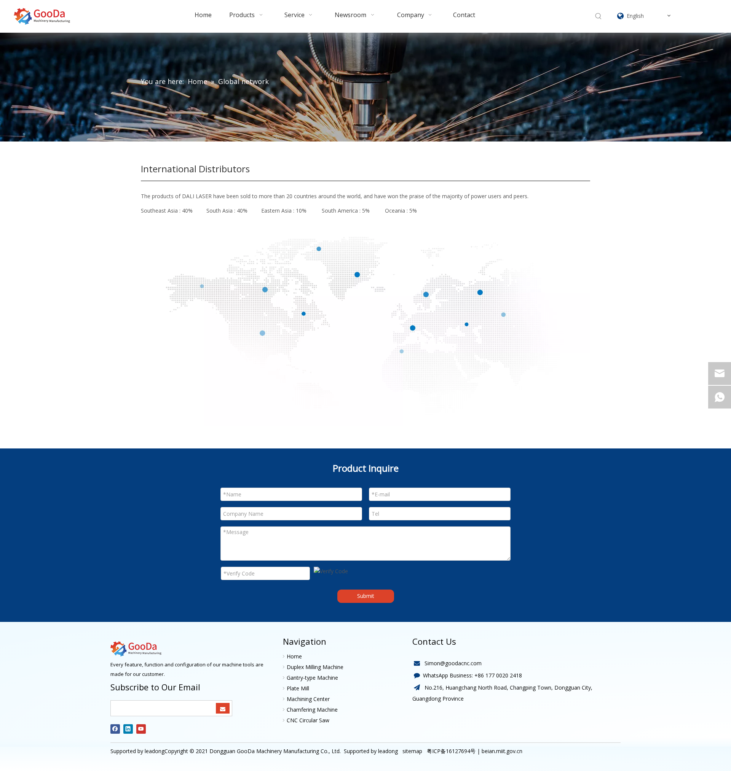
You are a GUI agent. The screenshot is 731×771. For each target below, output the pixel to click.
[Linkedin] (128, 729)
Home (294, 656)
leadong (388, 751)
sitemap (411, 751)
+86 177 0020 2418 (498, 675)
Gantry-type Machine (312, 677)
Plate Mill (298, 688)
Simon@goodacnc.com (453, 663)
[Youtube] (141, 729)
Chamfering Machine (312, 709)
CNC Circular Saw (308, 720)
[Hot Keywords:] (598, 16)
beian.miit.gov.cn (502, 751)
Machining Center (308, 699)
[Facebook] (115, 729)
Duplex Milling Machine (315, 667)
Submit (365, 595)
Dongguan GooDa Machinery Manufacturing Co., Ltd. (275, 751)
